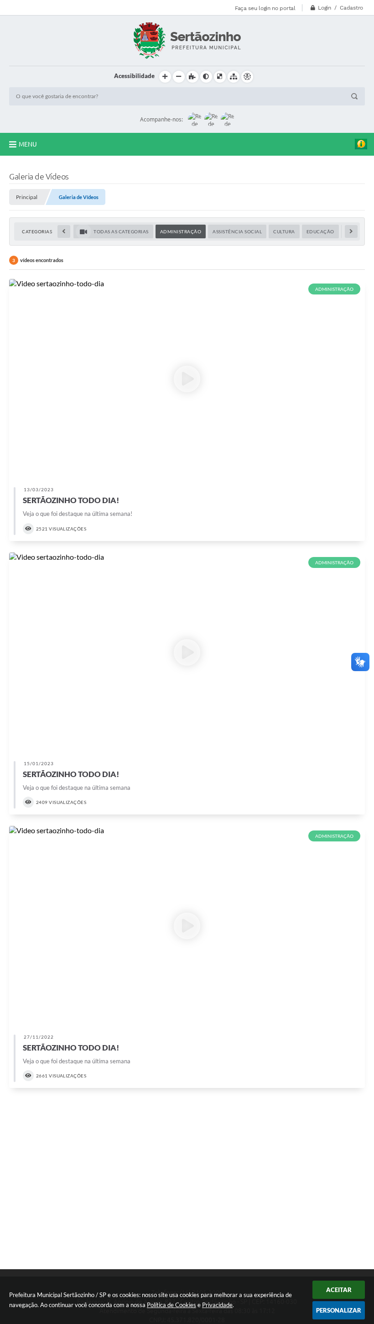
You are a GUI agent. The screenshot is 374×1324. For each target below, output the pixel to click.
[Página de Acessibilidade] (247, 77)
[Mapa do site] (233, 77)
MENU (28, 144)
